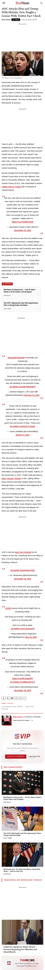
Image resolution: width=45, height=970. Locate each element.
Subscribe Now (34, 756)
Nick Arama (6, 20)
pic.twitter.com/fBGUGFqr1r (22, 682)
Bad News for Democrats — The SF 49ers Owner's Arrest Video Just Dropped (22, 798)
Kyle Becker (7, 802)
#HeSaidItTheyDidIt (16, 358)
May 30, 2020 (31, 637)
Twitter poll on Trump (11, 187)
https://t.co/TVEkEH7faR (22, 222)
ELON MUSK (30, 706)
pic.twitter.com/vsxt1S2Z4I (22, 629)
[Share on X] (3, 698)
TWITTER (5, 709)
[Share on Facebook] (12, 698)
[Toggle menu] (4, 3)
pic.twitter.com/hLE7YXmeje (22, 426)
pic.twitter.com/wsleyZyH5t (22, 570)
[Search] (41, 3)
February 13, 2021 (32, 395)
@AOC (8, 608)
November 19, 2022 (22, 230)
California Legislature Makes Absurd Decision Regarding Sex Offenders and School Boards (20, 949)
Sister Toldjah (7, 838)
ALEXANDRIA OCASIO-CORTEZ (12, 706)
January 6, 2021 (22, 435)
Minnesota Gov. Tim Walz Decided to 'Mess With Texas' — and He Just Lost (21, 870)
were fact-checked (23, 552)
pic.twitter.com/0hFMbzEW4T (22, 387)
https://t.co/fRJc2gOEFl (22, 678)
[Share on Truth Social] (8, 698)
